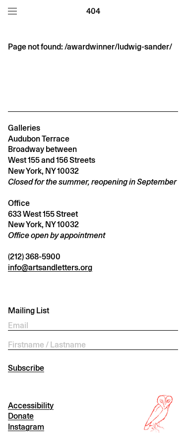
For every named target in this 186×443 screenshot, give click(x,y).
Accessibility (31, 405)
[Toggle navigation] (12, 11)
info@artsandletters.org (50, 267)
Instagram (26, 427)
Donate (21, 416)
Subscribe (26, 368)
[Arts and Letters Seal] (159, 414)
